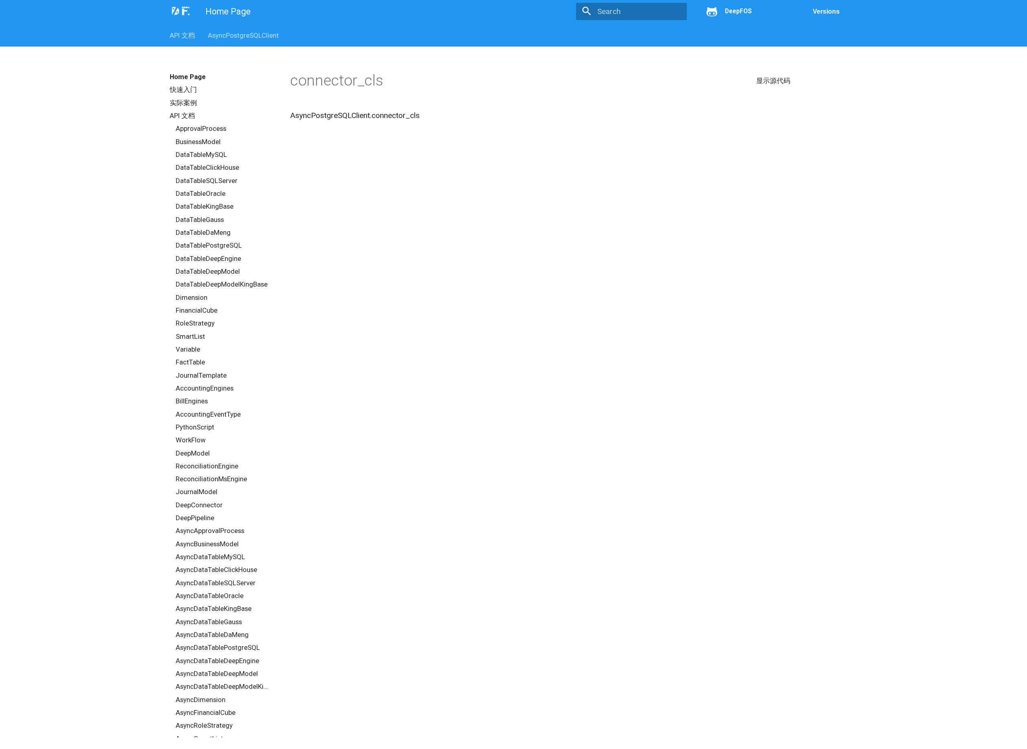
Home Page (188, 77)
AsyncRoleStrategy (204, 725)
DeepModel (193, 453)
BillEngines (192, 401)
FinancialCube (196, 310)
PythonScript (195, 427)
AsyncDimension (200, 700)
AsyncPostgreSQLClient (243, 35)
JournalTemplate (201, 375)
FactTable (190, 362)
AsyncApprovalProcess (210, 531)
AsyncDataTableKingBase (214, 608)
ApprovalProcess (201, 128)
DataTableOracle (200, 193)
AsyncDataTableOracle (210, 596)
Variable (188, 349)
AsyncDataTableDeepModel (217, 674)
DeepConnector (199, 505)
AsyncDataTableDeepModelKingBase (223, 686)
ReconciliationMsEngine (211, 479)
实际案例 (183, 103)
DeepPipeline (195, 518)
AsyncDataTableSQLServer (216, 583)
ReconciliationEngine (207, 466)
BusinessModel (198, 142)
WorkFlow (191, 440)
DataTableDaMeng (203, 232)
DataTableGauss (200, 220)
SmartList (190, 336)
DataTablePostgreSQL (209, 245)
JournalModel (196, 492)
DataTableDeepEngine (208, 258)
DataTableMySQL (201, 155)
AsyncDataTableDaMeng (212, 635)
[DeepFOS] (180, 11)
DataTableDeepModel (208, 271)
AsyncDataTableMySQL (210, 557)
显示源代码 (773, 81)
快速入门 (183, 89)
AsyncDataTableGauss (209, 622)
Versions (826, 11)
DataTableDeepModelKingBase (222, 284)
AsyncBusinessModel (207, 544)
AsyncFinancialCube (205, 712)
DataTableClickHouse (207, 167)
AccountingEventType (208, 414)
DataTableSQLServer (206, 181)
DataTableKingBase (204, 206)
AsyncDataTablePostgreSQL (218, 647)
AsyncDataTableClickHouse (216, 570)
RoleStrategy (195, 323)
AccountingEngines (204, 388)
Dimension (191, 297)
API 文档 (182, 35)
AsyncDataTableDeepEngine (217, 661)
